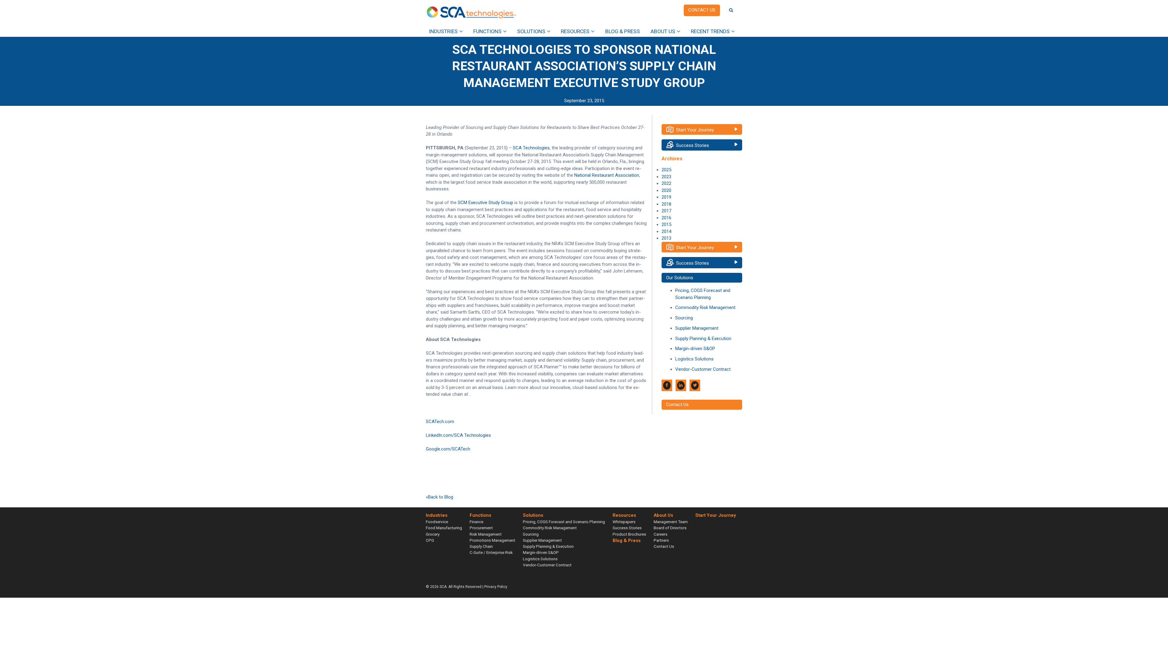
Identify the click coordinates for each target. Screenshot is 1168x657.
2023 (666, 176)
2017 (666, 211)
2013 (666, 238)
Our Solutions (679, 277)
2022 (666, 183)
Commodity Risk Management (705, 307)
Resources (575, 31)
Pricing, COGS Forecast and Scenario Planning (564, 521)
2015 (666, 224)
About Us (663, 31)
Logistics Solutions (694, 359)
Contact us (701, 10)
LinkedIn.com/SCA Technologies (458, 435)
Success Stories (692, 145)
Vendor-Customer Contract (703, 369)
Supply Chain (481, 546)
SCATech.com (440, 421)
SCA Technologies (531, 148)
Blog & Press (622, 31)
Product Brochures (629, 534)
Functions (487, 31)
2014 (666, 231)
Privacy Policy (495, 587)
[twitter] (695, 385)
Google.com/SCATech (448, 449)
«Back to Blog (439, 497)
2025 (666, 169)
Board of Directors (670, 527)
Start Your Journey (695, 130)
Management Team (671, 521)
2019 (666, 197)
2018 (666, 204)
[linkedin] (681, 385)
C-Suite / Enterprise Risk (491, 552)
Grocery (433, 534)
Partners (661, 540)
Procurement (481, 527)
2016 (666, 218)
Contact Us (677, 404)
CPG (430, 540)
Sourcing (684, 318)
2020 (666, 190)
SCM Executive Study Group (485, 202)
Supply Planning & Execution (703, 338)
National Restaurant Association (606, 175)
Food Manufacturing (444, 527)
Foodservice (437, 521)
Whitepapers (624, 521)
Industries (443, 31)
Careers (660, 534)
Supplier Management (696, 328)
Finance (476, 521)
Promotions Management (492, 540)
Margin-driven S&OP (695, 348)
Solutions (531, 31)
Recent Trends (710, 31)
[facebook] (667, 385)
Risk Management (486, 534)
